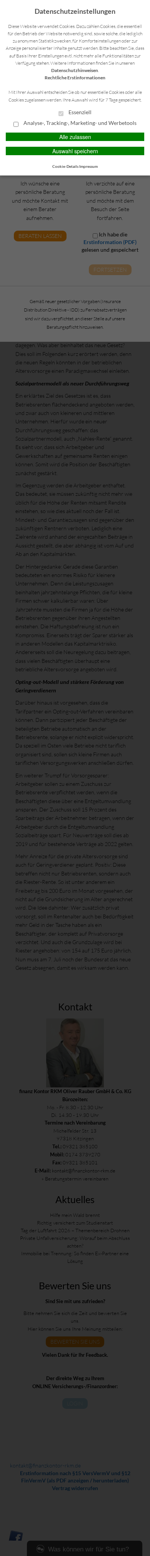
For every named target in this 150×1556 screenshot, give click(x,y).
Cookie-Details (65, 166)
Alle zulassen (75, 137)
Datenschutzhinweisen (74, 70)
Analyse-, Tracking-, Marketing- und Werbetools (79, 123)
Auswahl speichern (75, 151)
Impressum (88, 166)
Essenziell (79, 112)
